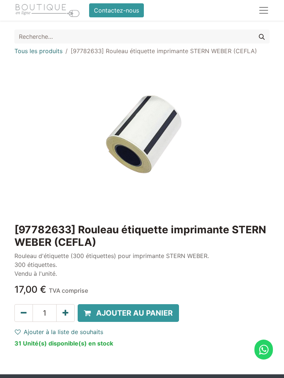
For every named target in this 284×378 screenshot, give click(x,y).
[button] (128, 313)
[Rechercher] (262, 37)
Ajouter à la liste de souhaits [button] (63, 332)
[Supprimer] (23, 313)
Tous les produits (38, 51)
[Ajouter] (65, 313)
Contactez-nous (116, 10)
